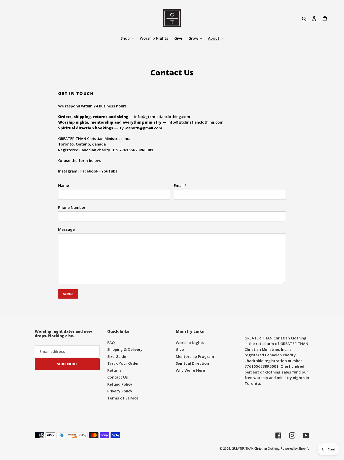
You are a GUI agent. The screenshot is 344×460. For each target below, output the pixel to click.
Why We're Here (190, 370)
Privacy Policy (119, 390)
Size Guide (116, 356)
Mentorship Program (195, 356)
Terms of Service (123, 397)
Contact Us (117, 377)
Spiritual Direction (192, 363)
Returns (114, 370)
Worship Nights (190, 342)
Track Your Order (123, 363)
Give (180, 349)
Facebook (89, 171)
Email (180, 185)
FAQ (111, 342)
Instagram (67, 171)
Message (66, 229)
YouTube (109, 171)
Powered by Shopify (295, 448)
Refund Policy (119, 384)
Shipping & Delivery (125, 349)
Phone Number (71, 207)
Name (63, 185)
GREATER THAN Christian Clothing (256, 448)
